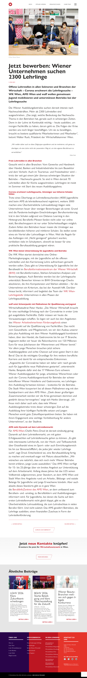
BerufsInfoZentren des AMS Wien (30, 489)
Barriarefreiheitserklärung (74, 665)
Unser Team (67, 4)
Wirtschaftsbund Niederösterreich (49, 663)
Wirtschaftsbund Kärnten (51, 657)
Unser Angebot (30, 653)
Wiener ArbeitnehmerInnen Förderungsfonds (36, 322)
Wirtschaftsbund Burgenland (52, 646)
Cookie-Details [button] (66, 665)
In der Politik (12, 653)
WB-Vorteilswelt (31, 650)
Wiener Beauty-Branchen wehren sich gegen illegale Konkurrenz (67, 597)
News (30, 4)
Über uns (11, 643)
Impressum (71, 664)
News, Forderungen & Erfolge (34, 643)
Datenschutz (76, 664)
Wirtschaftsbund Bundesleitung (49, 643)
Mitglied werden (41, 4)
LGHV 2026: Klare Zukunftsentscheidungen (17, 597)
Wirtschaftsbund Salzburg (51, 654)
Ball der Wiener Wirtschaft (33, 648)
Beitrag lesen (23, 619)
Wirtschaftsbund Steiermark (52, 667)
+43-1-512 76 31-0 (69, 648)
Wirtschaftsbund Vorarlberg (52, 649)
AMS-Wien (18, 430)
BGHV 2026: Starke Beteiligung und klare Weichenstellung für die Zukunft (43, 598)
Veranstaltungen (54, 4)
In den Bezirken (12, 650)
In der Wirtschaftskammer (15, 648)
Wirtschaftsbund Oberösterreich (49, 660)
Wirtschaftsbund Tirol (50, 651)
